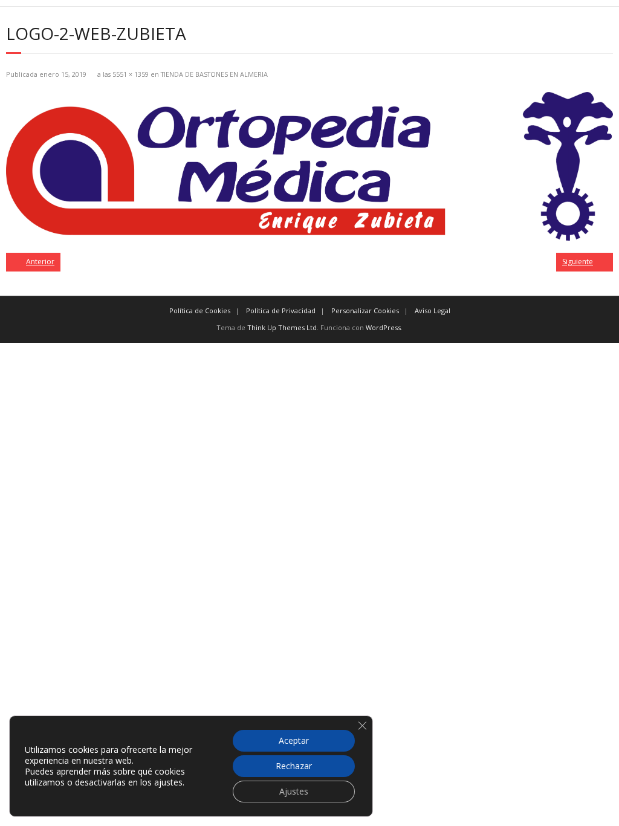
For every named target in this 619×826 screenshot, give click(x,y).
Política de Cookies (199, 310)
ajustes (168, 782)
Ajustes (293, 791)
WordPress (383, 327)
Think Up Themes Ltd (282, 327)
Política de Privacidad (281, 310)
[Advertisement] (309, 427)
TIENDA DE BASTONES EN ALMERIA (214, 74)
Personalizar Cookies (365, 310)
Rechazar (294, 766)
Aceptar (294, 740)
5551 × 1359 (130, 74)
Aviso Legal (432, 310)
